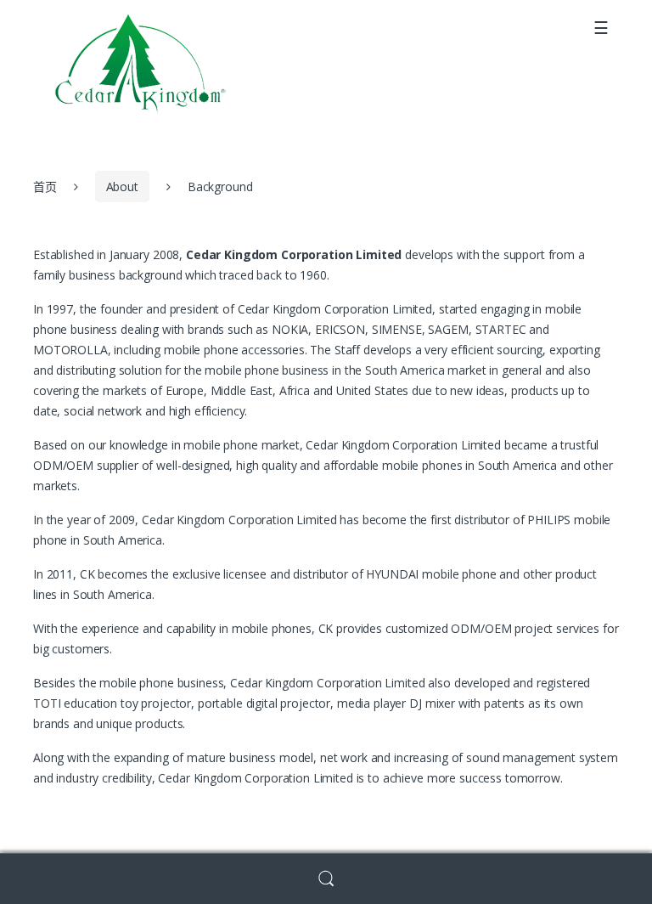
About (122, 186)
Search (326, 879)
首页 (45, 186)
